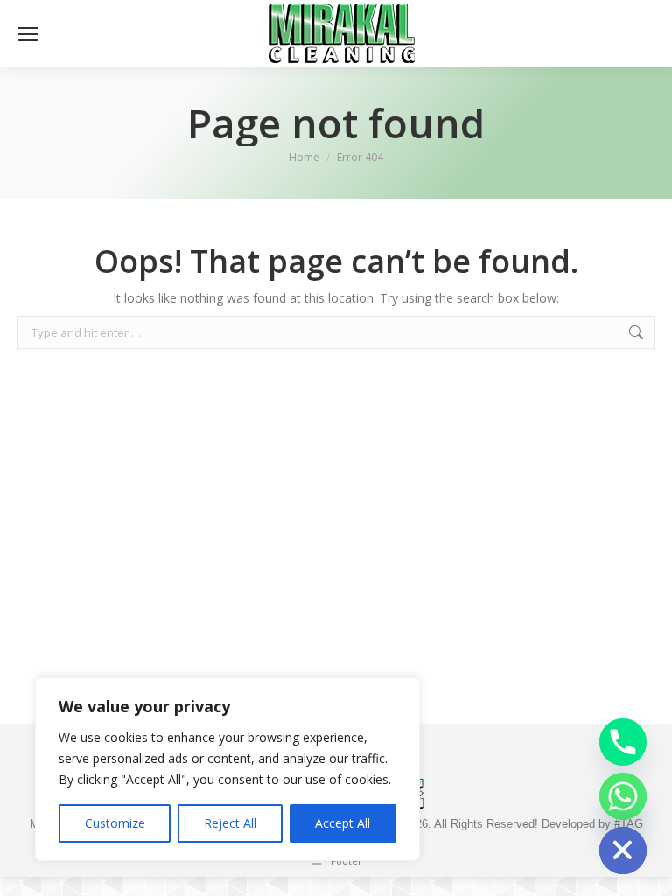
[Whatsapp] (623, 796)
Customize (115, 823)
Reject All (230, 823)
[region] (227, 769)
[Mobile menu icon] (28, 34)
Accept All (342, 823)
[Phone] (623, 742)
